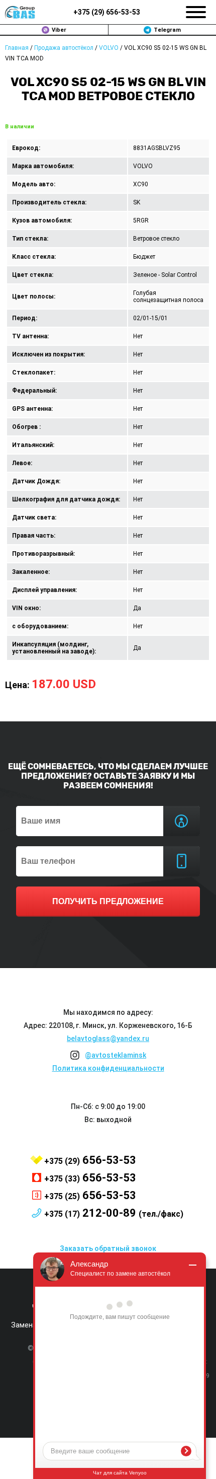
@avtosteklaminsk (115, 1055)
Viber (59, 30)
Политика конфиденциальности (108, 1068)
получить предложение (108, 901)
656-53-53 (106, 12)
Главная (17, 47)
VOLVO (109, 47)
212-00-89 (113, 1213)
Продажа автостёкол (63, 47)
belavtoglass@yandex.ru (108, 1038)
